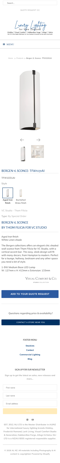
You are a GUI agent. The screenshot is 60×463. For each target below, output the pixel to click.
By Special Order (17, 216)
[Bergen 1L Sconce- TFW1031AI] (30, 100)
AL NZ (14, 450)
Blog (30, 359)
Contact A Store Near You (30, 322)
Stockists (30, 345)
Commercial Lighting (30, 354)
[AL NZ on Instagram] (27, 420)
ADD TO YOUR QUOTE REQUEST (30, 294)
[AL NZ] (30, 27)
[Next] (38, 139)
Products (20, 58)
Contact (30, 350)
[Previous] (22, 139)
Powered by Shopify (41, 454)
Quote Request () (30, 10)
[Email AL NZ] (33, 420)
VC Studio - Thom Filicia (14, 210)
